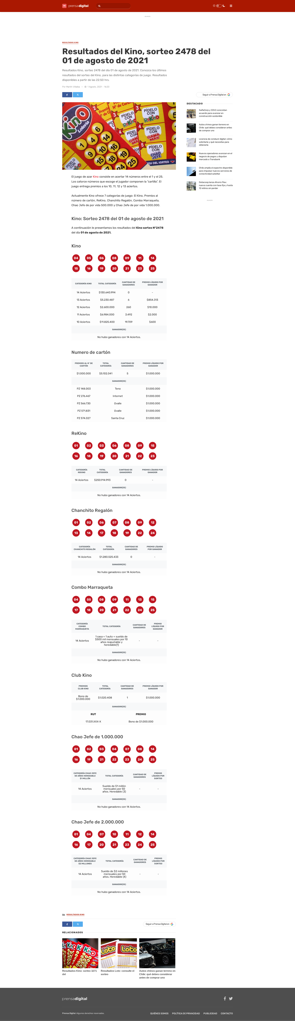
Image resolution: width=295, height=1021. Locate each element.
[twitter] (231, 998)
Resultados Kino (76, 915)
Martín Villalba (73, 86)
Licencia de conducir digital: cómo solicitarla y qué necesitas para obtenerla (215, 142)
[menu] (230, 4)
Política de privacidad (186, 1013)
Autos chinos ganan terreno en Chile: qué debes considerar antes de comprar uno (157, 974)
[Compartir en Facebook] (67, 94)
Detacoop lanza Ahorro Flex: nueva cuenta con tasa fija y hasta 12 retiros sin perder (216, 185)
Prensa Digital (68, 1013)
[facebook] (225, 998)
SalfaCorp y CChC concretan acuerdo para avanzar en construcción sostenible (213, 113)
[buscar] (99, 6)
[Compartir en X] (78, 94)
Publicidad (210, 1013)
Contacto (227, 1013)
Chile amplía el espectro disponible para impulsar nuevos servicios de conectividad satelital (215, 171)
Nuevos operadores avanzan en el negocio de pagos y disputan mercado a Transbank (215, 156)
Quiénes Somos (159, 1013)
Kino (96, 176)
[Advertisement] (147, 26)
